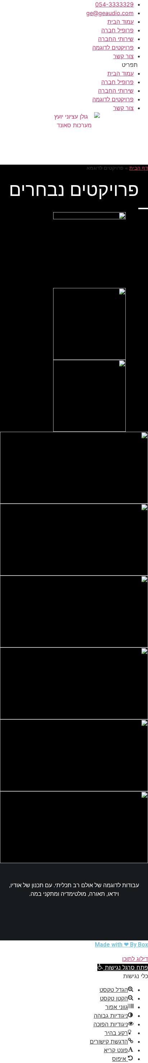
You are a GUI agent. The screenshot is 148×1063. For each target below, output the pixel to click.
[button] (74, 64)
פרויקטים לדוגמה (113, 47)
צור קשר (123, 56)
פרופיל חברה (117, 30)
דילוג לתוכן (135, 958)
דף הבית (138, 168)
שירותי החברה (116, 38)
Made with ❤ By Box (121, 944)
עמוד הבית (120, 21)
